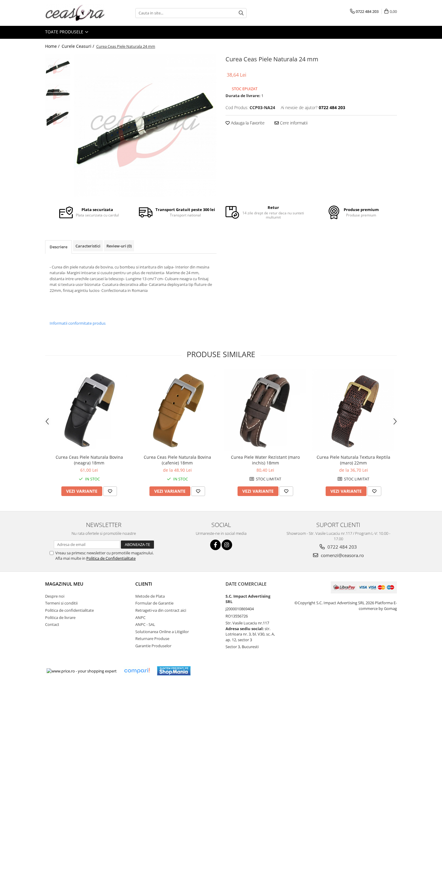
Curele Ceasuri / (78, 46)
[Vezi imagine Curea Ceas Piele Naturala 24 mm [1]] (57, 92)
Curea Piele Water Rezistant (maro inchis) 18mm (265, 460)
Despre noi (54, 596)
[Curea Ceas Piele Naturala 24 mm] (145, 125)
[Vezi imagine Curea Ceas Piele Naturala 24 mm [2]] (57, 117)
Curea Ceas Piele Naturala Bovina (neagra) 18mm (89, 460)
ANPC (140, 617)
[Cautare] (241, 13)
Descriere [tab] (58, 247)
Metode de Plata (150, 596)
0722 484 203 (341, 547)
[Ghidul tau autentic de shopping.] (137, 670)
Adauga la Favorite (247, 123)
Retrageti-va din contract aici (160, 610)
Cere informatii (293, 123)
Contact (52, 624)
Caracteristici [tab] (87, 246)
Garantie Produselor (153, 645)
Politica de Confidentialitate (111, 558)
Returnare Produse (152, 638)
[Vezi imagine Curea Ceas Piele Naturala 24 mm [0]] (57, 66)
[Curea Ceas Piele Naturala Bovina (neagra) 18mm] (89, 410)
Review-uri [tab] (119, 246)
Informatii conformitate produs (78, 323)
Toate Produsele (64, 32)
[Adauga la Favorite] (110, 491)
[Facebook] (215, 545)
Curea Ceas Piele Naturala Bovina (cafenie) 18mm (177, 460)
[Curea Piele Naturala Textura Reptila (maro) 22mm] (353, 410)
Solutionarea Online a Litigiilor (162, 631)
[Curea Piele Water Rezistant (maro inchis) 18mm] (265, 410)
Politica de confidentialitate (69, 610)
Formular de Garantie (154, 603)
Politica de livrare (60, 617)
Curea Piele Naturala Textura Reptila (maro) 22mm (353, 460)
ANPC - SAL (145, 624)
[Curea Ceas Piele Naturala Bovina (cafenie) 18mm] (177, 410)
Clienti (143, 584)
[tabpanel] (145, 125)
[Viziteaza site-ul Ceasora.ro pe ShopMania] (174, 670)
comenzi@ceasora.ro (342, 555)
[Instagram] (227, 545)
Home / (53, 46)
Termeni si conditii (61, 603)
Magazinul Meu (64, 584)
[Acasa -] (75, 13)
